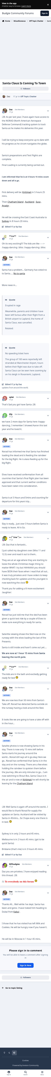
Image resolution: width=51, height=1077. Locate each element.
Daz (8, 96)
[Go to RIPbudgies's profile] (4, 865)
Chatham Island (15, 201)
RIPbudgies (14, 864)
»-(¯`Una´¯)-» (15, 537)
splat (11, 397)
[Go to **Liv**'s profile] (4, 237)
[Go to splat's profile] (4, 398)
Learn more (5, 4)
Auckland (29, 201)
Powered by (26, 1065)
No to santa (19, 273)
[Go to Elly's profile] (4, 415)
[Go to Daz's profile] (3, 96)
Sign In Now (25, 965)
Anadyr (5, 205)
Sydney (5, 221)
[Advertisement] (25, 49)
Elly (10, 414)
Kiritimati (26, 192)
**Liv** (12, 236)
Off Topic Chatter (28, 96)
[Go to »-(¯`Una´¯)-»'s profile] (4, 538)
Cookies (25, 1060)
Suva (38, 201)
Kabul (16, 911)
